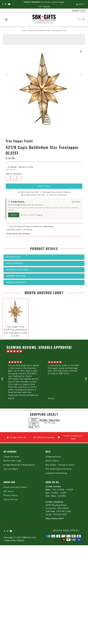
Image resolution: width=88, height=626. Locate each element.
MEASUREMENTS (14, 263)
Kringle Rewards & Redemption (19, 465)
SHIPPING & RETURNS (17, 270)
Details (46, 6)
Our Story (8, 491)
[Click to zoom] (81, 51)
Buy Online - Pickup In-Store (60, 465)
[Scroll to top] (84, 620)
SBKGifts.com (29, 537)
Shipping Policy (53, 456)
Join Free (14, 215)
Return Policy (52, 461)
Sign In (40, 215)
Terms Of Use (10, 499)
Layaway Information (56, 473)
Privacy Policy (11, 495)
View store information (18, 233)
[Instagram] (5, 4)
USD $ (81, 4)
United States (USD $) (66, 530)
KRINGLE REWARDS (16, 282)
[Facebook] (3, 4)
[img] (45, 351)
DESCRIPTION (13, 257)
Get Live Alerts (11, 469)
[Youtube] (9, 4)
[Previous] (27, 4)
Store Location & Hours (15, 487)
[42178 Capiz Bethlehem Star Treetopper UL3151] (15, 311)
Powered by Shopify (14, 540)
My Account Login (13, 461)
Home (24, 30)
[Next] (60, 4)
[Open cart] (83, 19)
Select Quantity (14, 174)
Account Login (78, 10)
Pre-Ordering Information (59, 469)
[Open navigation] (13, 19)
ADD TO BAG (44, 186)
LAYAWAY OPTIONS (16, 276)
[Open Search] (80, 19)
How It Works (76, 201)
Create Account (11, 456)
